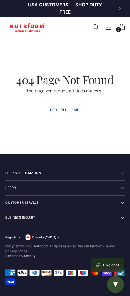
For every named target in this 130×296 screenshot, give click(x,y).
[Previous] (10, 8)
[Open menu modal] (108, 27)
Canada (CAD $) (44, 237)
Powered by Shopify (20, 256)
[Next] (119, 8)
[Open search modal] (95, 27)
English (10, 237)
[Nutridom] (26, 27)
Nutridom (41, 246)
